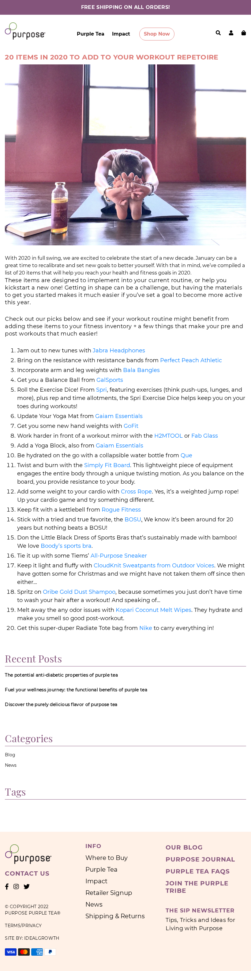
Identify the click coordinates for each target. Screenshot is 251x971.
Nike (145, 628)
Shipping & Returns (115, 916)
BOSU (133, 519)
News (11, 765)
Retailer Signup (108, 892)
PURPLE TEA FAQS (198, 871)
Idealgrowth (41, 938)
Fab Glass (204, 435)
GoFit (131, 426)
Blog (10, 755)
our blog (184, 847)
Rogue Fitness (121, 509)
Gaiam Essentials (119, 416)
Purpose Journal (200, 859)
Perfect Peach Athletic (191, 360)
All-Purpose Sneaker (119, 555)
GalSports (109, 380)
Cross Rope (136, 491)
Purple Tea (90, 34)
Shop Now (157, 34)
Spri (101, 389)
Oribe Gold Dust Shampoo (79, 592)
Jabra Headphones (119, 350)
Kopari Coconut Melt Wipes (153, 610)
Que (186, 455)
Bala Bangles (141, 370)
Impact (121, 34)
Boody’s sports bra (66, 546)
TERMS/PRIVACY (23, 925)
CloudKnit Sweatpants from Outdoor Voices (154, 565)
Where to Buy (106, 858)
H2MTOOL (168, 435)
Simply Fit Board (107, 465)
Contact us (27, 873)
